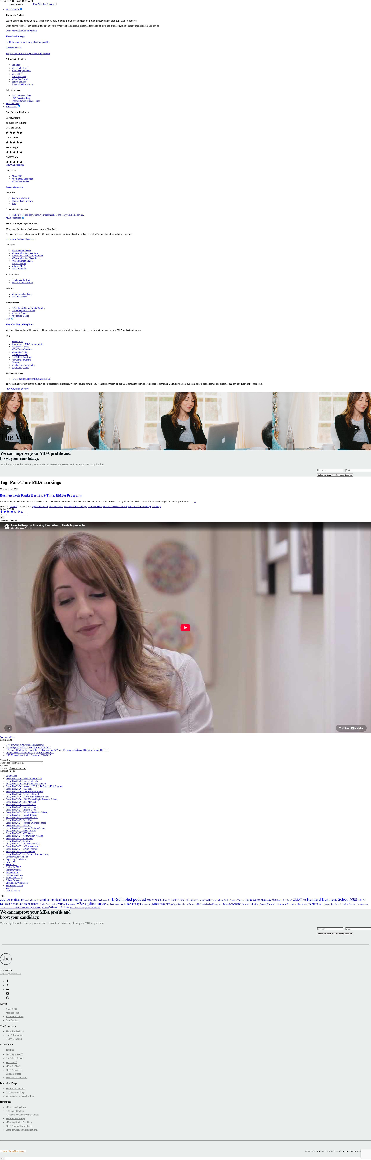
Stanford (263, 904)
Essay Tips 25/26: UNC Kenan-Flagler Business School (31, 799)
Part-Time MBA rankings (139, 506)
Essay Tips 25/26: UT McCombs (21, 804)
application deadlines (54, 899)
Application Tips (104, 900)
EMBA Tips (11, 776)
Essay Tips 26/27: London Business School (26, 828)
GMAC (289, 900)
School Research (13, 880)
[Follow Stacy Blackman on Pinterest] (18, 511)
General (13, 506)
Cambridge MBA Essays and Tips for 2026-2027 (28, 747)
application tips (90, 900)
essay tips (270, 899)
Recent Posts (17, 341)
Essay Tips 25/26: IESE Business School (24, 791)
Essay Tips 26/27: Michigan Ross (21, 830)
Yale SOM (95, 907)
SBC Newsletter (19, 296)
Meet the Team (12, 1013)
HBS (353, 899)
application (17, 899)
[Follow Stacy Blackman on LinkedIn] (8, 511)
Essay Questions (255, 899)
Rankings (156, 506)
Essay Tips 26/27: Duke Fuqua (20, 820)
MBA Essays (132, 903)
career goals (154, 899)
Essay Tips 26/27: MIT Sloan (19, 833)
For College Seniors (15, 1058)
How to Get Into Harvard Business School (31, 379)
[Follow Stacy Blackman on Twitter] (4, 511)
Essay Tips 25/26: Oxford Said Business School (28, 796)
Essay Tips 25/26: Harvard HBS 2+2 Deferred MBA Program (34, 786)
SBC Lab (17, 74)
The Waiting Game (14, 885)
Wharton (45, 908)
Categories (5, 762)
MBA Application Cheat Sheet (26, 258)
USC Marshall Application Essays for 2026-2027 (28, 755)
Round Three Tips (14, 877)
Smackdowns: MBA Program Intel (27, 255)
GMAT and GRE (20, 354)
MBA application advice (112, 904)
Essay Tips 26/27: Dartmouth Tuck (22, 817)
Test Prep (16, 65)
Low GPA (10, 862)
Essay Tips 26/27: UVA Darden (20, 851)
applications (75, 899)
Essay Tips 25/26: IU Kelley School (22, 794)
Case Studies (12, 1020)
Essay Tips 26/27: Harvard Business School (26, 823)
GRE (304, 900)
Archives (4, 768)
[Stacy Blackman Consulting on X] (7, 985)
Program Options (13, 870)
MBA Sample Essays (21, 250)
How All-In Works (14, 1035)
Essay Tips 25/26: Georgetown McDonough (26, 783)
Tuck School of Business (346, 904)
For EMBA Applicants (22, 357)
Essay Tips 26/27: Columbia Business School (26, 812)
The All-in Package (15, 36)
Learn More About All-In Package (21, 30)
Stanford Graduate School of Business (287, 903)
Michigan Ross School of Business (183, 904)
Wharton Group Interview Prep (26, 101)
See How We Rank (20, 198)
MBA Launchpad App (22, 294)
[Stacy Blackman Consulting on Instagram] (7, 998)
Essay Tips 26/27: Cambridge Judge (22, 807)
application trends (40, 506)
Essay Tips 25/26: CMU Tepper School (24, 778)
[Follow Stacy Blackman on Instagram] (15, 511)
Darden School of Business (234, 900)
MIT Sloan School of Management (209, 904)
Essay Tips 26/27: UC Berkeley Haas (23, 843)
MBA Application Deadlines (25, 253)
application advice (32, 900)
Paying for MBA (13, 867)
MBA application (89, 903)
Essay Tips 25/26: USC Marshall (21, 802)
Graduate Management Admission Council (107, 506)
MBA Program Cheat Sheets (19, 1126)
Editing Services (19, 81)
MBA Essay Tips (19, 352)
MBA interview (146, 904)
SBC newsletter (232, 903)
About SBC (17, 176)
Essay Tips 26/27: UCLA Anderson (22, 846)
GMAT (297, 899)
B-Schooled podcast (129, 899)
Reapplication (12, 872)
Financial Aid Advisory (22, 84)
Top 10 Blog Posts (20, 367)
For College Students (21, 70)
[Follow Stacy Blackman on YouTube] (11, 511)
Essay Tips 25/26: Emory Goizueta (22, 781)
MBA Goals (11, 864)
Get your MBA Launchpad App (20, 239)
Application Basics (20, 316)
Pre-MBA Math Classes (22, 261)
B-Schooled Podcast (21, 280)
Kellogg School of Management (19, 903)
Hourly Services (13, 47)
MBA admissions (67, 903)
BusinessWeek (56, 506)
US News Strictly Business (28, 907)
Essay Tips (281, 900)
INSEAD (362, 900)
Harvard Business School (328, 899)
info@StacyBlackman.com (10, 974)
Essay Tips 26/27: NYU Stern (19, 838)
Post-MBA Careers (20, 346)
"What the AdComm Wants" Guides (28, 308)
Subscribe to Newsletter (13, 1151)
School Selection (250, 904)
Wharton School (59, 907)
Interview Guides (19, 313)
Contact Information (14, 187)
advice (5, 899)
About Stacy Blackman (22, 179)
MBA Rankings (19, 268)
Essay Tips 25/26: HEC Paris (19, 789)
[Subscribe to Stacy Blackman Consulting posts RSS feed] (22, 511)
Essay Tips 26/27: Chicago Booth (21, 809)
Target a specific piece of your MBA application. (28, 53)
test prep (327, 904)
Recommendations (14, 875)
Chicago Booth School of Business (179, 899)
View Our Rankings (15, 165)
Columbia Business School (211, 900)
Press (14, 203)
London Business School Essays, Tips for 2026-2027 (30, 752)
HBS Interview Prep (21, 98)
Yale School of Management (80, 908)
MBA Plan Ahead (20, 79)
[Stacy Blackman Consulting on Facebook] (1, 511)
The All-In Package (15, 1031)
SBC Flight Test (20, 68)
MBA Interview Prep (21, 95)
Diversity (16, 362)
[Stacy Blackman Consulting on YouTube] (7, 994)
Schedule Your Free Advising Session (335, 475)
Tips (332, 904)
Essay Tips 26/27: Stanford (18, 841)
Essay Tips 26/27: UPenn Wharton (22, 849)
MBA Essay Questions (22, 349)
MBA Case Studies (20, 181)
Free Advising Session (43, 4)
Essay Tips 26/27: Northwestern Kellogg (24, 836)
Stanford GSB (316, 903)
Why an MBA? (13, 890)
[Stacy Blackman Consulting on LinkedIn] (7, 989)
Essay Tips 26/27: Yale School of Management (27, 854)
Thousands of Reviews (22, 201)
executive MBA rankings (75, 506)
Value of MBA (18, 266)
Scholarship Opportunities (23, 365)
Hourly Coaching (14, 1039)
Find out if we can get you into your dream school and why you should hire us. (48, 215)
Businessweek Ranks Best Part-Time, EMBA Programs (41, 495)
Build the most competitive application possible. (27, 42)
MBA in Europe (19, 263)
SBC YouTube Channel (22, 282)
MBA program (161, 903)
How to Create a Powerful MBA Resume (25, 745)
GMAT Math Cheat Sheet (23, 310)
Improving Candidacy (16, 859)
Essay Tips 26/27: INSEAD (18, 825)
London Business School (48, 904)
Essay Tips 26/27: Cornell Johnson (22, 815)
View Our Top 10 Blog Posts (19, 324)
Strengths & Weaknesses (17, 883)
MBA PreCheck (19, 76)
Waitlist (9, 888)
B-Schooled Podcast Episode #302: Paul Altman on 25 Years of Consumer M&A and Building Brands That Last (57, 750)
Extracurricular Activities (17, 856)
